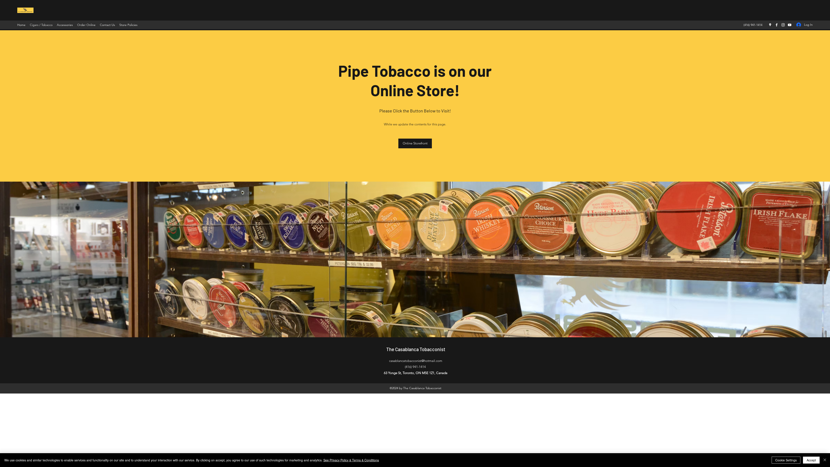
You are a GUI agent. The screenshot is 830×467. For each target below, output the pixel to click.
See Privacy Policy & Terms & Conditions (351, 460)
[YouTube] (789, 25)
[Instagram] (783, 25)
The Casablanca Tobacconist (415, 349)
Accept (811, 460)
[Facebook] (776, 25)
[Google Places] (770, 25)
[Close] (824, 460)
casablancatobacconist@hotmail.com (415, 361)
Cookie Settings (786, 460)
